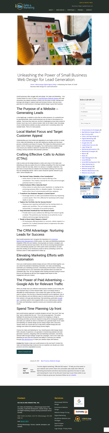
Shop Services (75, 6)
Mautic (84, 153)
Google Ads (85, 143)
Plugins (80, 6)
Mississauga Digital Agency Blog (46, 84)
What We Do (60, 10)
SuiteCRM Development (89, 162)
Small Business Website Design (48, 98)
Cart (92, 6)
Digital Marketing (87, 138)
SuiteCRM (85, 160)
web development (27, 339)
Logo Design (86, 147)
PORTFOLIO (71, 10)
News (83, 156)
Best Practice (86, 134)
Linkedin (73, 375)
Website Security (87, 173)
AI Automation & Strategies (90, 130)
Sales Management (88, 158)
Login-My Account (86, 6)
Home (32, 84)
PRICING (80, 10)
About (51, 10)
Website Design (87, 168)
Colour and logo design (89, 136)
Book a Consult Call (25, 352)
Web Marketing (87, 166)
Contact (89, 10)
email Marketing (87, 141)
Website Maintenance (89, 171)
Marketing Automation (89, 149)
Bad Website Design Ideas (90, 132)
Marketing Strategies (88, 151)
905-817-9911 (24, 421)
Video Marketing (87, 164)
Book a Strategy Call (85, 123)
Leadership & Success (89, 145)
